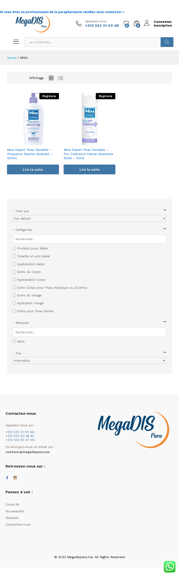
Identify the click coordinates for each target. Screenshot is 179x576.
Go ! (167, 42)
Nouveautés (15, 511)
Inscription (163, 25)
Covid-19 (12, 504)
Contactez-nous (18, 524)
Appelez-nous (96, 21)
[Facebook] (7, 477)
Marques (12, 518)
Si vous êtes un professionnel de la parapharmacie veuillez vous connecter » (62, 12)
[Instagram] (15, 477)
